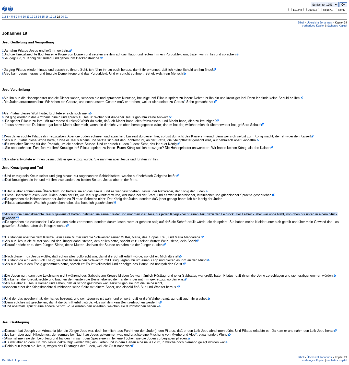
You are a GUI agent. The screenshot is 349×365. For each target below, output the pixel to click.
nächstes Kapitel (337, 25)
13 (35, 16)
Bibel (301, 22)
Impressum (22, 360)
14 (39, 16)
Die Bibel (7, 360)
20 (62, 16)
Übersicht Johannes (319, 22)
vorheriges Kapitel (313, 25)
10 (24, 16)
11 (28, 16)
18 (54, 16)
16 (47, 16)
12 (31, 16)
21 (66, 16)
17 (50, 16)
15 (43, 16)
